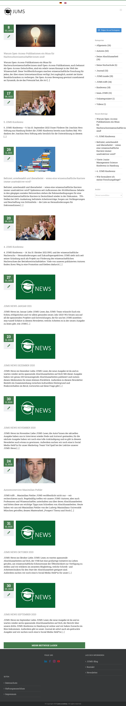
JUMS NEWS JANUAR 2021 (18, 306)
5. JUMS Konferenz (13, 122)
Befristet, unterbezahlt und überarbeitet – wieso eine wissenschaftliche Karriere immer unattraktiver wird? (108, 148)
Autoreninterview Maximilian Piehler (23, 489)
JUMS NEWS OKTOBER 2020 (18, 552)
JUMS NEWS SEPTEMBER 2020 (20, 614)
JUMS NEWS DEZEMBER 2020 (19, 365)
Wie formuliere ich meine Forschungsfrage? (108, 178)
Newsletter (92, 672)
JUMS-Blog (92, 661)
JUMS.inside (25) (104, 76)
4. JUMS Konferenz (13, 246)
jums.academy (62, 704)
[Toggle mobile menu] (121, 10)
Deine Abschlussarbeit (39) (107, 58)
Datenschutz (11, 682)
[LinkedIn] (45, 661)
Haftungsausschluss (15, 688)
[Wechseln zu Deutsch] (60, 2)
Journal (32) (102, 70)
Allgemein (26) (103, 45)
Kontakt (90, 667)
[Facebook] (50, 661)
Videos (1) (101, 104)
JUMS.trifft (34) (104, 81)
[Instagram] (54, 661)
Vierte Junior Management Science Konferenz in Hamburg (107, 162)
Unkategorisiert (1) (105, 98)
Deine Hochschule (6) (106, 65)
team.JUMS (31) (104, 93)
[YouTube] (58, 661)
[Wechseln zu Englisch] (65, 2)
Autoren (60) (102, 50)
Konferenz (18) (103, 87)
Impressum (10, 694)
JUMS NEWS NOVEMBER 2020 (20, 427)
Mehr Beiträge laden (44, 645)
